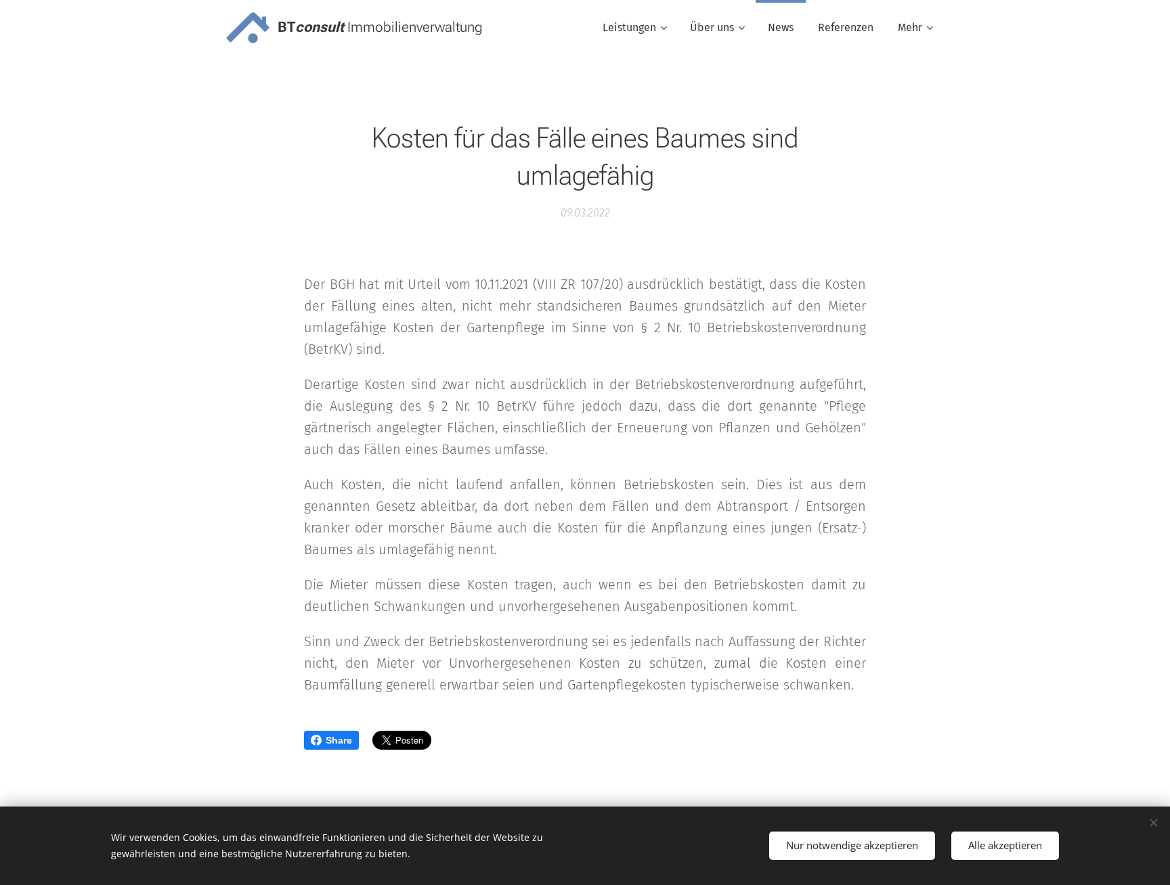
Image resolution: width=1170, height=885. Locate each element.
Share (339, 740)
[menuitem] (634, 27)
